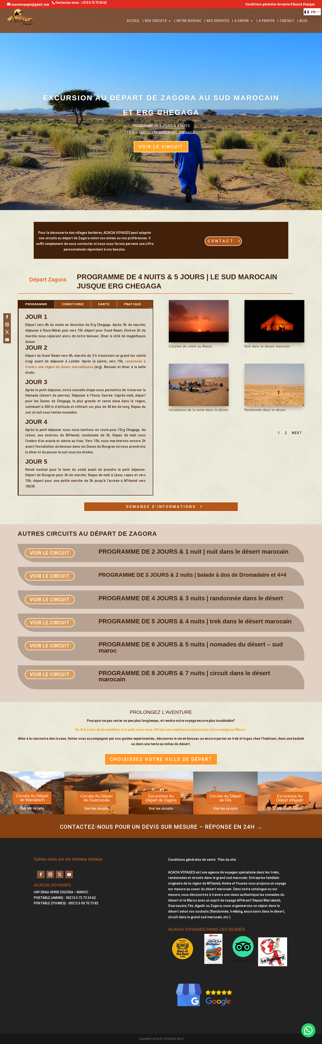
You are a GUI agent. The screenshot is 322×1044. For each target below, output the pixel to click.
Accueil (133, 21)
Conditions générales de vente (191, 859)
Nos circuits (156, 21)
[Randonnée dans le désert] (274, 405)
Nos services (218, 21)
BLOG (303, 21)
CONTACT (221, 241)
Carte (104, 304)
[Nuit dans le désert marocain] (274, 341)
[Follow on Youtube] (7, 339)
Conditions (73, 304)
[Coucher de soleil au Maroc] (199, 341)
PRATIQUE (132, 304)
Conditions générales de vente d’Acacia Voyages (280, 4)
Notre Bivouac (189, 21)
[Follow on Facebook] (7, 317)
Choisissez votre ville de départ (161, 759)
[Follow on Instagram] (7, 324)
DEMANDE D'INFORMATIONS (161, 506)
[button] (308, 1030)
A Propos (267, 21)
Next (297, 433)
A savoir (242, 21)
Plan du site (227, 859)
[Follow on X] (7, 332)
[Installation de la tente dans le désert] (199, 405)
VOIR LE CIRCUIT (161, 146)
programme (36, 304)
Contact (287, 21)
